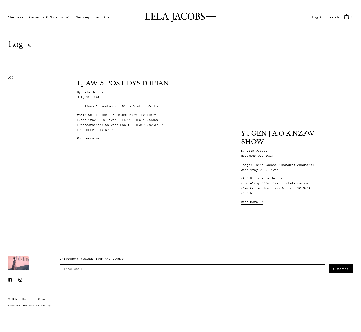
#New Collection (255, 188)
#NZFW (279, 188)
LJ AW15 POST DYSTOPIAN (123, 83)
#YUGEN (246, 193)
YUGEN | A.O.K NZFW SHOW (277, 138)
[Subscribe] (28, 44)
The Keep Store (35, 299)
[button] (333, 17)
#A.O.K (246, 178)
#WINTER (106, 129)
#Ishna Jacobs (270, 178)
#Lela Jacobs (146, 119)
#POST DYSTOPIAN (149, 124)
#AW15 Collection (92, 114)
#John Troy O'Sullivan (97, 119)
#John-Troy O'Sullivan (261, 183)
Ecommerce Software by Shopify (29, 305)
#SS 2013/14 (300, 188)
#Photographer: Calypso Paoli (103, 124)
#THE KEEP (85, 129)
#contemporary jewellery (134, 114)
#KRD (126, 119)
